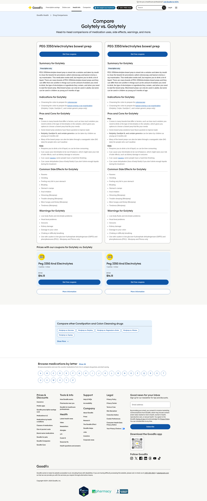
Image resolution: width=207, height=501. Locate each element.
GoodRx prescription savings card (46, 411)
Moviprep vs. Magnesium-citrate (108, 330)
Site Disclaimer (112, 411)
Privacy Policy (111, 399)
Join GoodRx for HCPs (171, 2)
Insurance (40, 402)
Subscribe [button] (158, 427)
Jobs (85, 432)
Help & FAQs (87, 399)
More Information (69, 291)
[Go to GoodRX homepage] (35, 7)
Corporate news (88, 440)
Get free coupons (69, 54)
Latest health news (66, 419)
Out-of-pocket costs (44, 429)
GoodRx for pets (42, 437)
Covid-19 (63, 438)
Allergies (63, 430)
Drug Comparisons (60, 15)
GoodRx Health (43, 15)
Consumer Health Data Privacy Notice (115, 424)
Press (85, 417)
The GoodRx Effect (89, 424)
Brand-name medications (45, 433)
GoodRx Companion (43, 441)
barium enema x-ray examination (79, 106)
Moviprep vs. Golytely (85, 330)
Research (86, 420)
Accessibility (87, 403)
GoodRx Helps (88, 428)
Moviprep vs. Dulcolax (66, 330)
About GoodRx (88, 413)
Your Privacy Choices (114, 429)
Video (62, 423)
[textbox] (150, 405)
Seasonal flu (64, 442)
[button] (103, 7)
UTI (61, 434)
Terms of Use (111, 407)
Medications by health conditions (44, 421)
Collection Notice (113, 415)
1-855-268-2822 (149, 473)
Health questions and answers (70, 446)
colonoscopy (72, 102)
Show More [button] (61, 341)
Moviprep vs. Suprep (66, 335)
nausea (53, 158)
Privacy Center (112, 403)
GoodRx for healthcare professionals (68, 408)
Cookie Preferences (113, 419)
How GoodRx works (66, 399)
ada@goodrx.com (163, 473)
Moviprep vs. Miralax (130, 330)
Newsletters (64, 426)
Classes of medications (45, 425)
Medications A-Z (42, 416)
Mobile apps (41, 406)
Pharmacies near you (67, 403)
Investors (86, 436)
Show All (82, 364)
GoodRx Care (41, 445)
